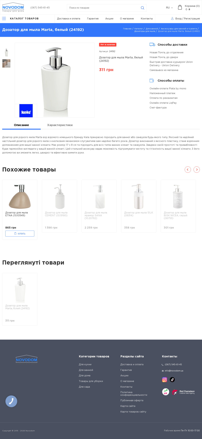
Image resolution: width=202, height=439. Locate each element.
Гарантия (92, 19)
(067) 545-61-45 (40, 8)
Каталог (139, 29)
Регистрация (192, 19)
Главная (127, 29)
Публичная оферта (131, 400)
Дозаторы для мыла (144, 31)
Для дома (84, 376)
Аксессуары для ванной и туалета (179, 29)
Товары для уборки (91, 381)
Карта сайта (127, 406)
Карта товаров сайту (133, 412)
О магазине (127, 19)
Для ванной (152, 29)
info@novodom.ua (174, 371)
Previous (188, 169)
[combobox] (171, 8)
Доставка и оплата (68, 19)
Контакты (147, 19)
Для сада (84, 387)
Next (197, 169)
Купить (21, 234)
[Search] (142, 7)
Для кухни (85, 364)
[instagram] (164, 379)
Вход (178, 19)
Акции (109, 19)
